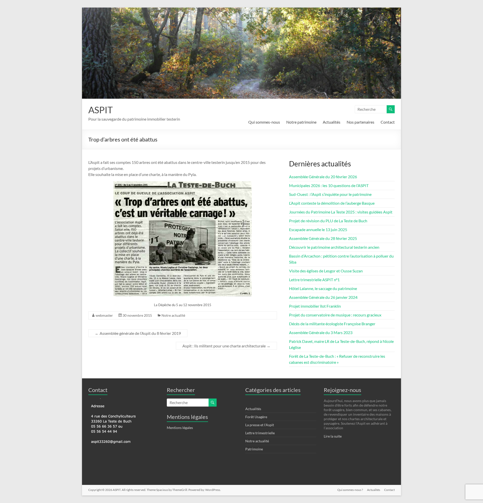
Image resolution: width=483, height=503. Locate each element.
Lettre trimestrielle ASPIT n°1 (314, 279)
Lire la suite (333, 436)
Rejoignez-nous (342, 389)
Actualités (331, 122)
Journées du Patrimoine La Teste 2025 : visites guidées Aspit (340, 211)
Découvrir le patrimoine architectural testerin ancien (334, 247)
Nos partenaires (360, 122)
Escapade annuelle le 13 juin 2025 (318, 229)
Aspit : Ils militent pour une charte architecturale (226, 345)
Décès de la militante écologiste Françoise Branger (332, 323)
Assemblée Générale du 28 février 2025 (323, 238)
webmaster (104, 315)
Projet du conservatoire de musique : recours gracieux (335, 314)
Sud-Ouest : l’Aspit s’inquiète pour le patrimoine (330, 194)
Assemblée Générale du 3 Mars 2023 (320, 332)
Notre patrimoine (301, 122)
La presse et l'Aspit (259, 425)
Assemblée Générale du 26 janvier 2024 (323, 297)
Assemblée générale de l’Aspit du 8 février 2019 (138, 333)
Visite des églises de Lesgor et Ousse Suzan (326, 270)
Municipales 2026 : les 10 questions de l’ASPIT (329, 185)
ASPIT (100, 109)
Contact (388, 122)
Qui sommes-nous (264, 122)
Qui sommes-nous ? (350, 490)
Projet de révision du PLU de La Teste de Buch (328, 220)
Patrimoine (254, 449)
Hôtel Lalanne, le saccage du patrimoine (323, 288)
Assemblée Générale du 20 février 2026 (323, 176)
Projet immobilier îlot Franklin (315, 306)
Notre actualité (173, 315)
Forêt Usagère (256, 417)
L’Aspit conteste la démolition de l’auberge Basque (332, 203)
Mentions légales (180, 427)
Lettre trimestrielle (260, 433)
